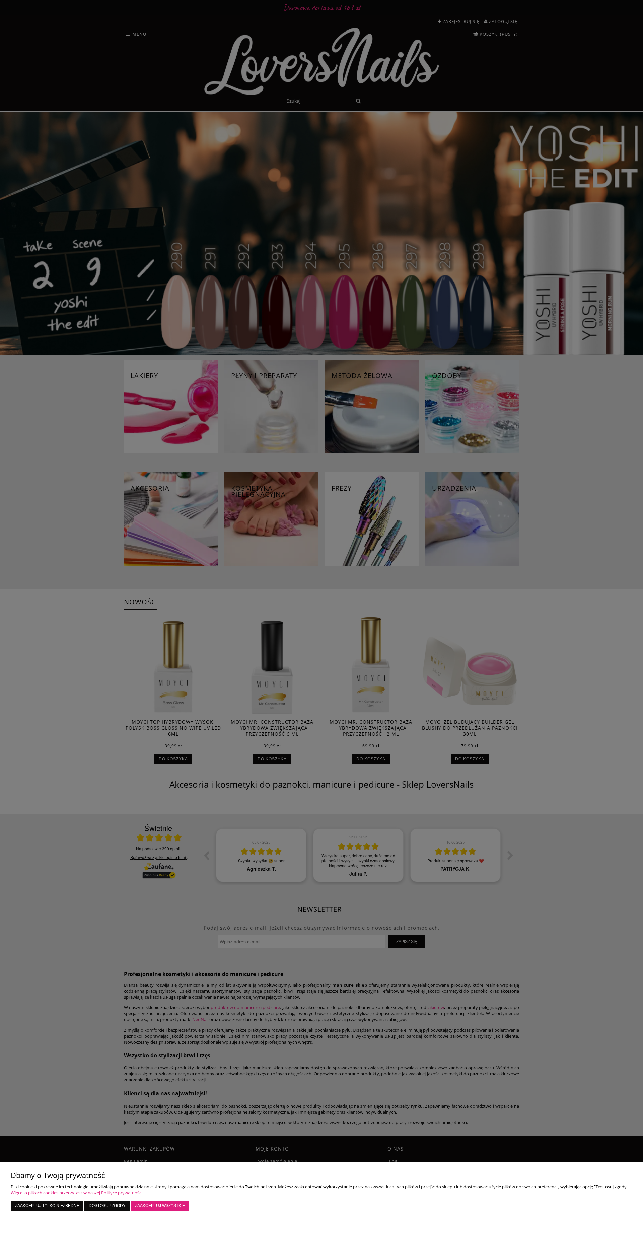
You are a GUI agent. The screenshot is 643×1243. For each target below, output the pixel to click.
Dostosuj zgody (107, 1205)
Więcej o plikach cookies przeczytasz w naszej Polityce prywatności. (77, 1193)
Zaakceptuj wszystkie (160, 1205)
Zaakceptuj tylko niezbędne (47, 1205)
